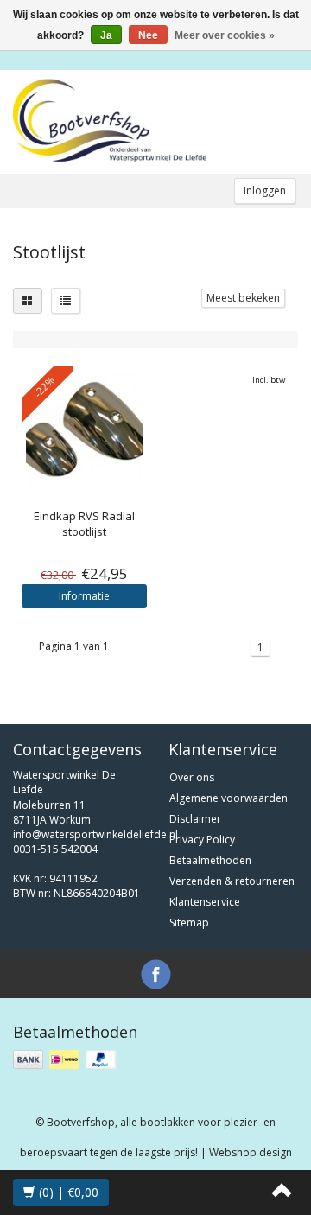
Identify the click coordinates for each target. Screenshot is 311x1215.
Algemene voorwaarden (228, 798)
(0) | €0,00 (66, 1192)
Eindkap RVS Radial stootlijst (84, 523)
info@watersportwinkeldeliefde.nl (95, 834)
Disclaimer (195, 818)
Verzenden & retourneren (232, 881)
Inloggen (265, 190)
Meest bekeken (243, 297)
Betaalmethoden (210, 860)
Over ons (191, 777)
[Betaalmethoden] (66, 1060)
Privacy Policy (202, 839)
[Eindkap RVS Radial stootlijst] (84, 428)
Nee (148, 35)
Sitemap (189, 922)
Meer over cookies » (225, 35)
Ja (106, 35)
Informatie (84, 595)
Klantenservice (204, 901)
